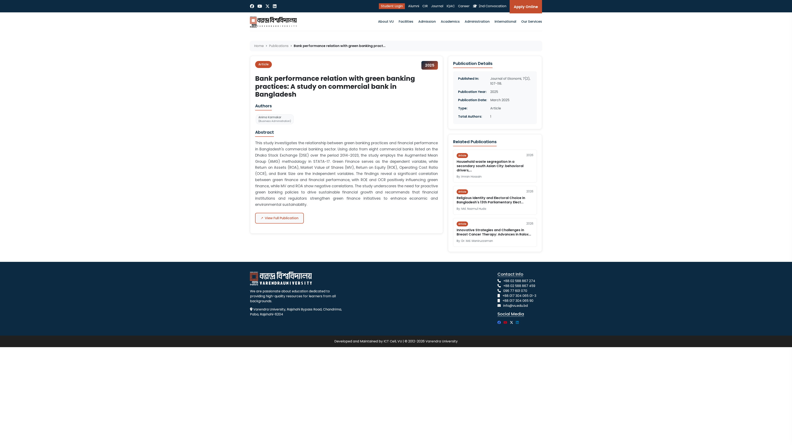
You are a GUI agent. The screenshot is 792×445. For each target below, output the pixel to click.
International (505, 21)
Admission (427, 21)
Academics (450, 21)
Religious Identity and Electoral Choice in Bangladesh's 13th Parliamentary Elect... (491, 200)
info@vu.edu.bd (515, 305)
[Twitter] (267, 6)
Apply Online (526, 6)
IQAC (451, 6)
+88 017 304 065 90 (517, 300)
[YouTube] (259, 6)
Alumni (413, 6)
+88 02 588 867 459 (519, 285)
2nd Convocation (492, 6)
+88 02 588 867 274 (519, 281)
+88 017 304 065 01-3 (519, 295)
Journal (437, 6)
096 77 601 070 (515, 290)
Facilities (406, 21)
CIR (425, 6)
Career (464, 6)
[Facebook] (252, 6)
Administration (477, 21)
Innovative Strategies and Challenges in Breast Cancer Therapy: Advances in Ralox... (494, 232)
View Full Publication (279, 218)
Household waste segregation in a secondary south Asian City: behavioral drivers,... (490, 166)
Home (259, 45)
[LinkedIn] (275, 6)
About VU (386, 21)
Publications (279, 45)
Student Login (392, 6)
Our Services (531, 21)
